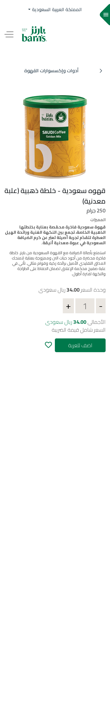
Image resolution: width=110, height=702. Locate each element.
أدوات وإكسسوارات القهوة (51, 70)
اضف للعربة (80, 345)
